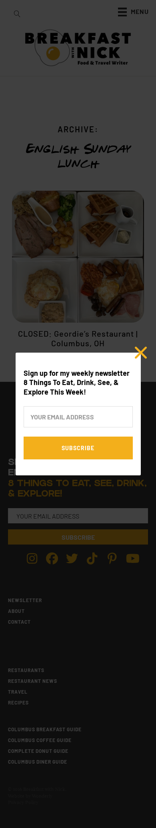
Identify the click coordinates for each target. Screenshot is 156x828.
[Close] (141, 353)
